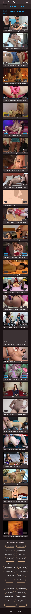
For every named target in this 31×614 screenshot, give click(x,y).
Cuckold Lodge (21, 558)
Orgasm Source (22, 588)
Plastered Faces (21, 592)
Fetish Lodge (21, 563)
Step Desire (8, 601)
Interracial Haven (9, 571)
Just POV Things (22, 571)
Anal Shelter (21, 546)
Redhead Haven (9, 596)
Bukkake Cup (9, 558)
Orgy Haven (9, 592)
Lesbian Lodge (10, 575)
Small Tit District (21, 596)
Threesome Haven (10, 605)
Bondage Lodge (9, 554)
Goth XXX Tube (22, 567)
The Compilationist (21, 601)
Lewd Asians (10, 579)
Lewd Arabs (21, 575)
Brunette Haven (21, 554)
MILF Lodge (11, 2)
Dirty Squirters (10, 563)
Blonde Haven (21, 550)
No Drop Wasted (9, 588)
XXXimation (22, 605)
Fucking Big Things (10, 567)
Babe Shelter (9, 550)
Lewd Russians (21, 584)
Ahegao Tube (10, 546)
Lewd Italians (20, 579)
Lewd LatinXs (9, 584)
